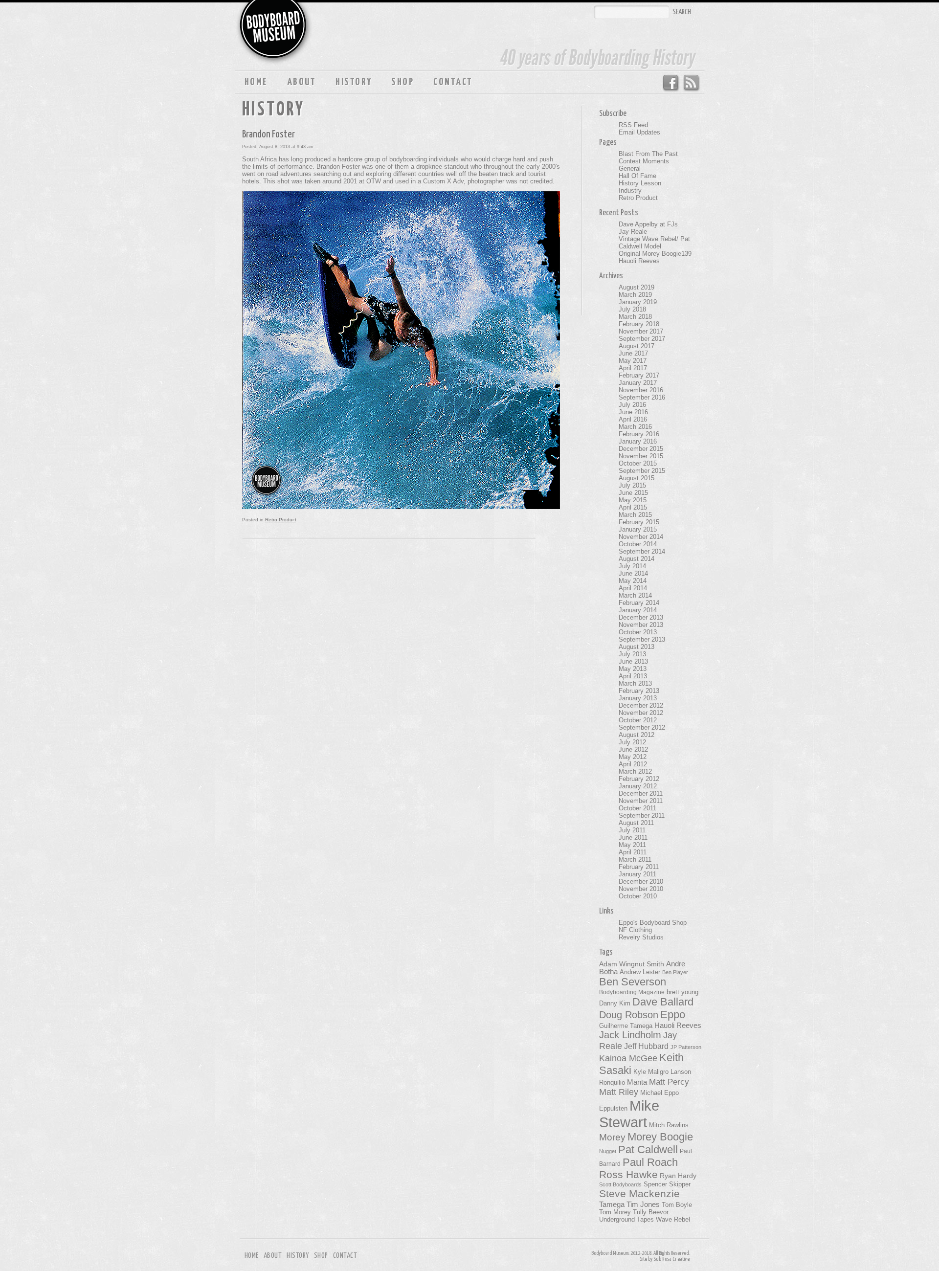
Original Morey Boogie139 (655, 253)
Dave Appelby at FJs (648, 224)
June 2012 (633, 749)
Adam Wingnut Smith (631, 964)
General (630, 168)
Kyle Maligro (651, 1071)
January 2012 (638, 786)
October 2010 (638, 896)
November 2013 (641, 624)
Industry (630, 190)
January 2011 (637, 874)
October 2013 (638, 632)
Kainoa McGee (628, 1058)
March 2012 (635, 771)
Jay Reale (633, 231)
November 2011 (641, 800)
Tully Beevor (651, 1212)
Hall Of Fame (637, 175)
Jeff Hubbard (646, 1046)
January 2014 (638, 610)
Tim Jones (643, 1204)
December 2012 (641, 705)
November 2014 (641, 536)
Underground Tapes (626, 1219)
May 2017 (633, 360)
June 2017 (633, 353)
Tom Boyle (677, 1205)
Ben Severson (632, 982)
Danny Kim (614, 1003)
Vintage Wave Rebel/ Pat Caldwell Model (654, 242)
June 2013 (633, 661)
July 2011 (632, 830)
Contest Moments (644, 161)
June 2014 (633, 573)
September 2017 (642, 338)
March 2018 (635, 316)
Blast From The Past (648, 153)
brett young (682, 992)
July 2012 (632, 742)
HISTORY (353, 82)
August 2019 (636, 287)
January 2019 (638, 302)
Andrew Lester (640, 972)
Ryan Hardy (678, 1176)
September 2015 (642, 470)
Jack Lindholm (630, 1034)
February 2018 (639, 324)
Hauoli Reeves (639, 261)
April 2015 (633, 507)
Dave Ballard (662, 1002)
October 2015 (638, 463)
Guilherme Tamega (625, 1025)
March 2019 (635, 294)
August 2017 (636, 346)
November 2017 (641, 331)
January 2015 (638, 529)
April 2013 (633, 676)
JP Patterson (686, 1047)
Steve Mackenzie (639, 1194)
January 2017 (638, 382)
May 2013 (633, 668)
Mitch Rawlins (669, 1125)
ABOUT (301, 82)
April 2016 (633, 419)
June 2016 (633, 412)
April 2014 (633, 588)
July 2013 (632, 654)
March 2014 (635, 595)
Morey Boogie (660, 1137)
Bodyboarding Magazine (632, 992)
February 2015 (639, 522)
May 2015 (633, 500)
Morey (612, 1137)
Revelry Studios (641, 937)
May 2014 (633, 580)
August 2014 (636, 558)
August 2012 (636, 734)
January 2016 (638, 441)
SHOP (402, 82)
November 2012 (641, 712)
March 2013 (635, 683)
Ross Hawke (628, 1174)
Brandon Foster (268, 134)
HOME (256, 82)
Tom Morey (615, 1212)
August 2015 (636, 478)
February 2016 (639, 434)
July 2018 (632, 309)
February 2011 (639, 866)
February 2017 (639, 375)
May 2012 (633, 756)
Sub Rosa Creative (671, 1259)
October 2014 (638, 544)
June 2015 (633, 492)
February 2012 (639, 778)
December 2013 (641, 617)
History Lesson (640, 183)
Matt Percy (669, 1082)
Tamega (612, 1204)
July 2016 (632, 404)
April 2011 (633, 852)
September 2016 (642, 397)
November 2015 (641, 456)
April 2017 (633, 368)
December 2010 (641, 881)
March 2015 (635, 514)
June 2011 (633, 837)
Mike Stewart (629, 1113)
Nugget (607, 1151)
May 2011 (632, 844)
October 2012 (638, 720)
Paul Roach (650, 1162)
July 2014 (632, 566)
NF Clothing (635, 930)
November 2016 (641, 390)
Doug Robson (628, 1014)
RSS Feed (692, 83)
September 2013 (642, 639)
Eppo (672, 1014)
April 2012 (633, 764)
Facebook (670, 83)
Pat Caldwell (648, 1149)
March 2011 (635, 859)
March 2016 (635, 426)
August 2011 (636, 822)
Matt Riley (618, 1092)
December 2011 (641, 793)
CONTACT (452, 82)
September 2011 (642, 815)
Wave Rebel (673, 1219)
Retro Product (280, 519)
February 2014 (639, 602)
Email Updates (639, 132)
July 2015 (632, 485)
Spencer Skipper (667, 1184)
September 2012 (642, 727)
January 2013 (638, 698)
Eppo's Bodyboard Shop (653, 922)
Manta (637, 1082)
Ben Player (675, 972)
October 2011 (637, 808)
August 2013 (636, 646)
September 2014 (642, 551)
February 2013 (639, 690)
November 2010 (641, 888)
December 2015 (641, 448)
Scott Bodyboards (620, 1184)
